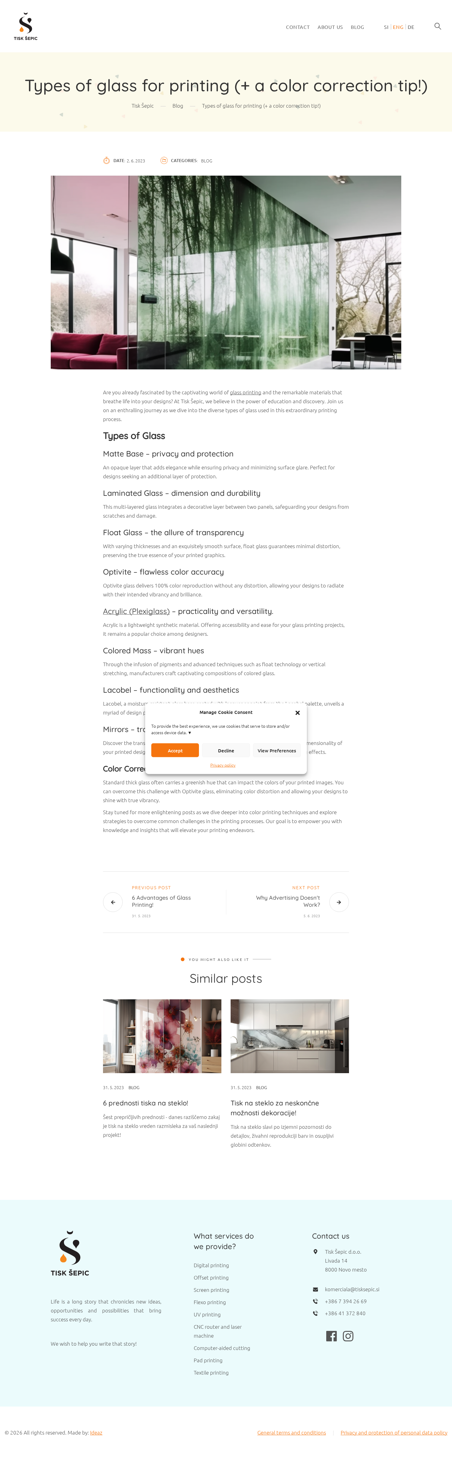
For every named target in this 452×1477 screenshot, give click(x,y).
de (411, 27)
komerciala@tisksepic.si (352, 1289)
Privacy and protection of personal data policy (394, 1432)
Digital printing (211, 1265)
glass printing (245, 392)
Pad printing (208, 1360)
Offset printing (211, 1277)
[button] (298, 712)
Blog (357, 27)
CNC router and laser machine (218, 1331)
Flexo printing (210, 1302)
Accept (175, 750)
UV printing (207, 1314)
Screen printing (211, 1289)
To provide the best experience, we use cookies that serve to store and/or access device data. (220, 729)
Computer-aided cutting (222, 1347)
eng (398, 27)
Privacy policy (223, 765)
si (386, 27)
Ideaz (96, 1432)
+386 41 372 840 (345, 1313)
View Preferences (277, 750)
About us (330, 27)
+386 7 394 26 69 (346, 1301)
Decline (226, 750)
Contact (298, 27)
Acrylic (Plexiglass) (136, 611)
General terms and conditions (291, 1432)
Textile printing (211, 1372)
